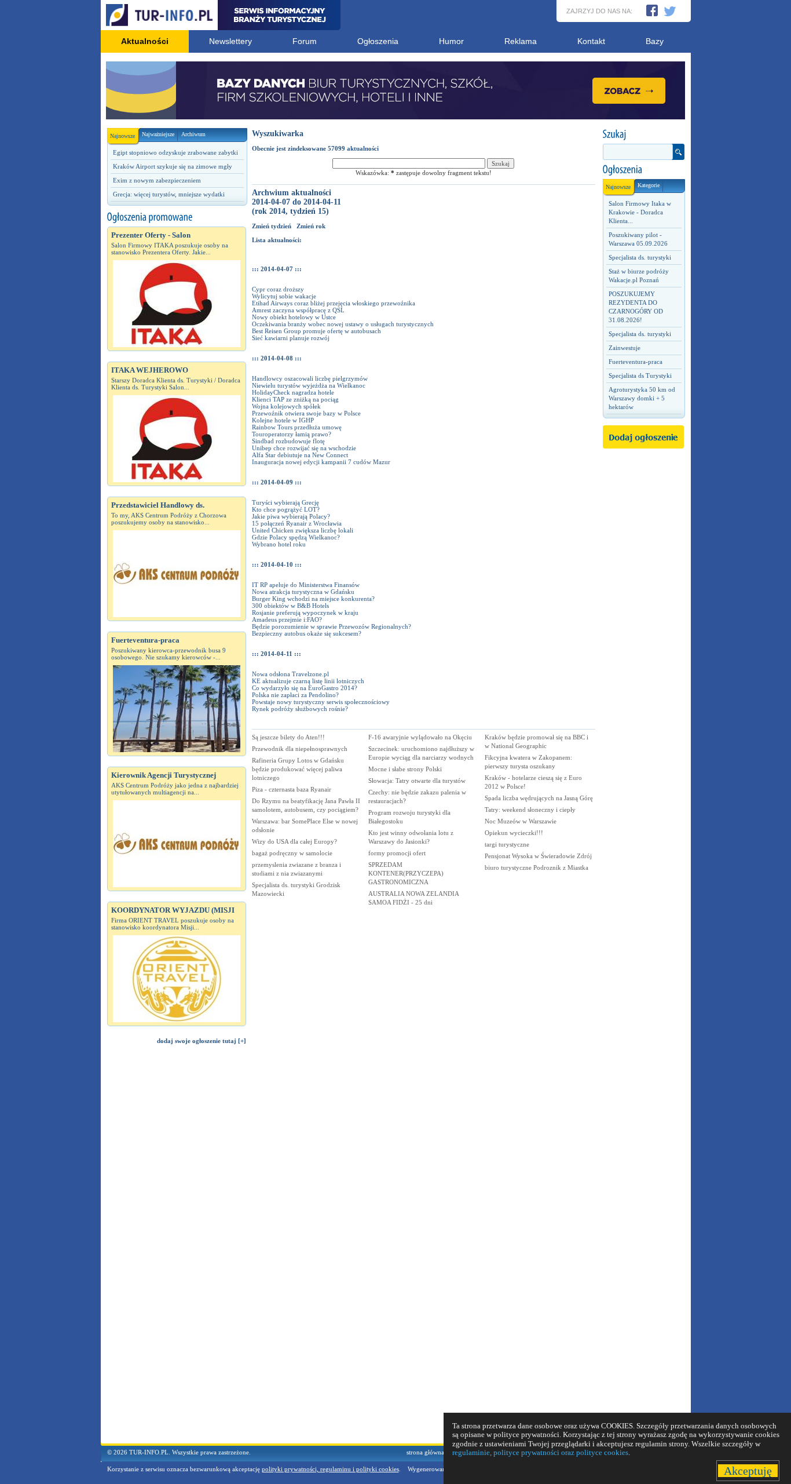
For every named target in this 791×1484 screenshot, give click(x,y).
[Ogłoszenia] (643, 170)
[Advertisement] (176, 1249)
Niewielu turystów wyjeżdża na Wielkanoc (308, 385)
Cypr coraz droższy (278, 289)
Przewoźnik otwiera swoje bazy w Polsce (306, 413)
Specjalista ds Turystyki (640, 375)
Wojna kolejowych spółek (286, 406)
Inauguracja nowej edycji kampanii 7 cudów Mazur (321, 461)
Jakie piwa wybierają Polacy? (291, 516)
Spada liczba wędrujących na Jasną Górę (539, 797)
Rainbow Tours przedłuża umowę (297, 427)
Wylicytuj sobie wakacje (284, 296)
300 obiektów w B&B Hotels (290, 605)
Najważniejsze (158, 134)
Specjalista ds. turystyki (640, 257)
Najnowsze (122, 136)
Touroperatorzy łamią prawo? (291, 434)
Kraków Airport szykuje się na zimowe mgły (172, 166)
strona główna (425, 1452)
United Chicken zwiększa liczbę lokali (302, 530)
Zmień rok (310, 226)
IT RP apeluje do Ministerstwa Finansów (306, 584)
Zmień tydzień (271, 226)
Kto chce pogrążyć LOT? (286, 509)
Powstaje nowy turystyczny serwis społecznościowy (321, 701)
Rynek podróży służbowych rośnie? (300, 708)
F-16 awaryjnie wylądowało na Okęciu (420, 737)
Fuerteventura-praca (635, 361)
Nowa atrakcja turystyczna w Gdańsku (303, 591)
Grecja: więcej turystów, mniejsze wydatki (169, 194)
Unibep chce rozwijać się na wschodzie (304, 447)
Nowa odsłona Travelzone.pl (290, 673)
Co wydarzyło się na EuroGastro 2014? (304, 687)
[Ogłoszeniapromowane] (176, 217)
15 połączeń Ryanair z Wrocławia (297, 523)
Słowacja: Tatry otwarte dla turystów (417, 780)
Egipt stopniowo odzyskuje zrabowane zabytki (175, 152)
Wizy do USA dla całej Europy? (294, 841)
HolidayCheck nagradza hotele (293, 392)
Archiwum (193, 134)
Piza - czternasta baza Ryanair (291, 789)
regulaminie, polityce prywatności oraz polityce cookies (540, 1452)
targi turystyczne (507, 844)
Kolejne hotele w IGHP (283, 420)
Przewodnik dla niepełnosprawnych (299, 748)
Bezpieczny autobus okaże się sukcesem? (306, 633)
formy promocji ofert (397, 852)
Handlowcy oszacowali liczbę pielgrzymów (310, 378)
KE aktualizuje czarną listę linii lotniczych (308, 680)
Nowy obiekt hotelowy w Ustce (294, 316)
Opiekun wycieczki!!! (514, 832)
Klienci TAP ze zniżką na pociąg (295, 399)
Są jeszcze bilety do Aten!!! (288, 737)
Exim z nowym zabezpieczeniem (157, 180)
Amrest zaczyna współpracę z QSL (298, 310)
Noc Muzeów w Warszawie (520, 821)
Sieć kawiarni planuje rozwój (290, 337)
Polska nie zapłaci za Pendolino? (295, 694)
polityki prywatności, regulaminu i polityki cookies (330, 1468)
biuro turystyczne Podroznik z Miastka (536, 867)
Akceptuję (748, 1470)
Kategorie (649, 185)
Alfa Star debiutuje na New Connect (300, 454)
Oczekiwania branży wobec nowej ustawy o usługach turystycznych (343, 323)
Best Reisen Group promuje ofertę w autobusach (316, 330)
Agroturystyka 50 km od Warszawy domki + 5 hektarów (642, 398)
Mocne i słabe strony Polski (405, 768)
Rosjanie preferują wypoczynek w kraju (305, 612)
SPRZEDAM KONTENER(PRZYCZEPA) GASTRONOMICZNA (406, 873)
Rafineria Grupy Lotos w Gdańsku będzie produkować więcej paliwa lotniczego (298, 769)
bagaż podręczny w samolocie (292, 852)
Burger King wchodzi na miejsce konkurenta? (313, 598)
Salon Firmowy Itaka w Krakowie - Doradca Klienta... (640, 212)
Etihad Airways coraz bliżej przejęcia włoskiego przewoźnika (333, 303)
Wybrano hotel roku (279, 544)
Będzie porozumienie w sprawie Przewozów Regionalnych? (331, 626)
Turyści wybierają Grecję (285, 502)
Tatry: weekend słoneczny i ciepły (530, 809)
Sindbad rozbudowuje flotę (288, 440)
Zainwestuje (624, 347)
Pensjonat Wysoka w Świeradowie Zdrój (538, 855)
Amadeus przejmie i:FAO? (287, 619)
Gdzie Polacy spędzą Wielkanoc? (296, 537)
